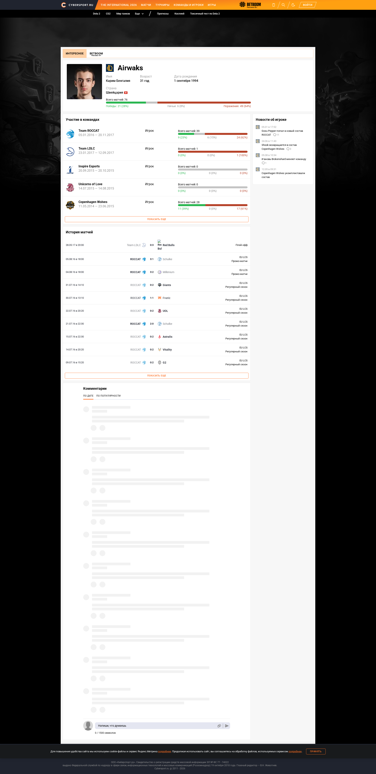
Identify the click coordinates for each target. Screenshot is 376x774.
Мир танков (123, 13)
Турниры (162, 4)
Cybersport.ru (162, 768)
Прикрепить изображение (219, 726)
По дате (88, 395)
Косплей (179, 13)
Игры (212, 4)
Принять (316, 751)
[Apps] (273, 5)
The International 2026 (119, 4)
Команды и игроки (188, 4)
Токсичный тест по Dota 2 (205, 13)
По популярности (108, 395)
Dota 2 (96, 13)
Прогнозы (163, 13)
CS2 (108, 13)
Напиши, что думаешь (112, 725)
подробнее (164, 751)
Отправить (227, 726)
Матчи (146, 4)
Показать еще (156, 219)
